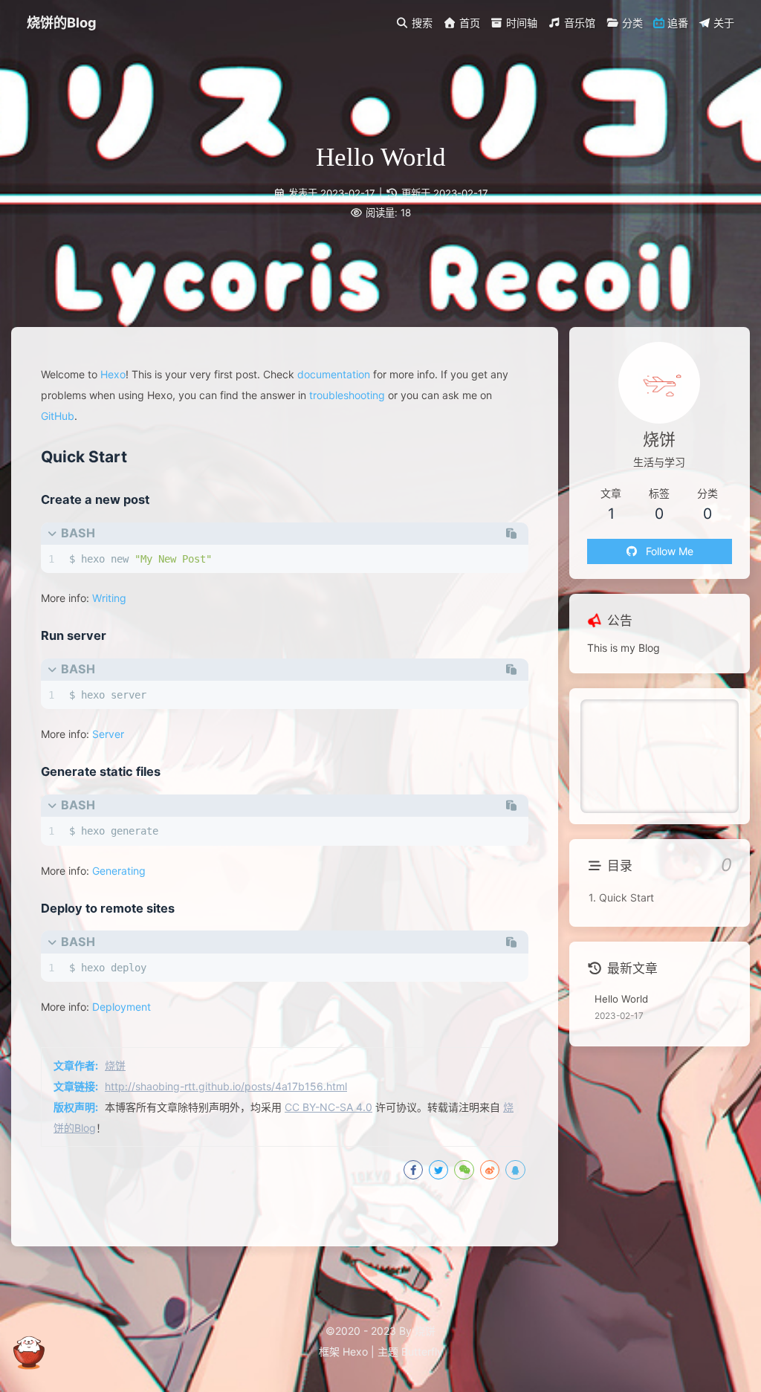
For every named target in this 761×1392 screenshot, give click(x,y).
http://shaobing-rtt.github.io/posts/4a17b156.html (226, 1086)
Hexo (113, 374)
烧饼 (115, 1065)
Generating (119, 870)
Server (108, 734)
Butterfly (422, 1351)
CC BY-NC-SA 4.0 (328, 1107)
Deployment (121, 1006)
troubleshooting (347, 395)
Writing (109, 598)
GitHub (57, 415)
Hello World (621, 999)
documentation (333, 374)
